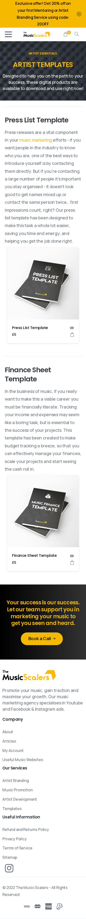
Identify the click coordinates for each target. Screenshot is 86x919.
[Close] (79, 14)
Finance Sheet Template (34, 555)
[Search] (76, 34)
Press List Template (30, 327)
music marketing (35, 140)
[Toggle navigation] (8, 34)
